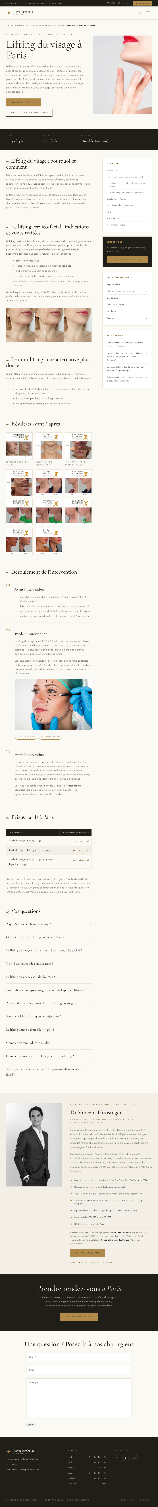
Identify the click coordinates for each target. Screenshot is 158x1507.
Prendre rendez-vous (23, 102)
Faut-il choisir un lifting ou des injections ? (49, 1016)
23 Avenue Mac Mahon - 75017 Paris (43, 3)
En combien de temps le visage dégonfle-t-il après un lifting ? (49, 990)
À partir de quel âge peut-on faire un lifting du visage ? (49, 1003)
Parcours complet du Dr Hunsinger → (93, 1262)
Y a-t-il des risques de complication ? (49, 963)
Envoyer (31, 1425)
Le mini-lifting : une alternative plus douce (126, 192)
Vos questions (113, 218)
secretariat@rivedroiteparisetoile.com (22, 1469)
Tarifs (109, 211)
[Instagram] (119, 3)
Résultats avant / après (116, 198)
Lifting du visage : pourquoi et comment (126, 176)
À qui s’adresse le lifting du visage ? (49, 924)
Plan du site (145, 1500)
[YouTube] (128, 3)
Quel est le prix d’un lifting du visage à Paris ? (49, 937)
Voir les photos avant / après (29, 112)
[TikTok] (124, 3)
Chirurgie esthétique (17, 25)
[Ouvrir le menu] (148, 12)
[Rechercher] (141, 13)
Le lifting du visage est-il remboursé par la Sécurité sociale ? (49, 950)
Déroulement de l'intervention (120, 205)
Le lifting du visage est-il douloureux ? (49, 976)
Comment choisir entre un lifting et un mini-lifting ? (49, 1056)
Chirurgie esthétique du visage (47, 25)
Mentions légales (127, 1500)
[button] (19, 449)
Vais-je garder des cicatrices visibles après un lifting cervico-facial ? (49, 1072)
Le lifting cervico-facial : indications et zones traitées (127, 185)
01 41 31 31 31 (14, 3)
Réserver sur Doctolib (127, 259)
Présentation (112, 170)
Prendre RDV (142, 3)
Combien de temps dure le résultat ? (49, 1042)
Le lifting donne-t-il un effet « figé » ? (49, 1029)
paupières (72, 281)
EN (113, 3)
